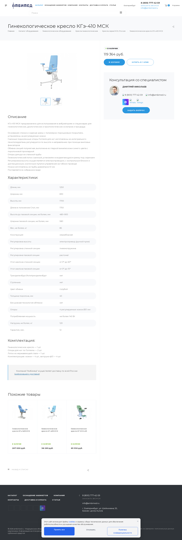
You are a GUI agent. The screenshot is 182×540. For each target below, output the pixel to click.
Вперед (93, 430)
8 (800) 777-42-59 (150, 3)
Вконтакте (11, 508)
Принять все (59, 530)
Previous (37, 101)
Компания (59, 495)
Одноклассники (30, 508)
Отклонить (90, 530)
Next (67, 101)
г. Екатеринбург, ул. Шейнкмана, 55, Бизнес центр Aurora (99, 509)
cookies (72, 522)
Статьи (56, 500)
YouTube (23, 508)
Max (42, 508)
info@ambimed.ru (149, 8)
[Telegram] (140, 102)
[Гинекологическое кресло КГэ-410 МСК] (52, 71)
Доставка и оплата (35, 500)
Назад (11, 430)
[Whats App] (133, 102)
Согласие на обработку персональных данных (154, 529)
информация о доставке (27, 374)
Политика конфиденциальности (122, 531)
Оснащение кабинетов (35, 495)
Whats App (36, 508)
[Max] (125, 102)
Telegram (17, 508)
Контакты (13, 500)
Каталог (12, 495)
